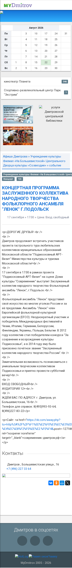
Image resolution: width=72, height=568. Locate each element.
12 (36, 45)
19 (46, 45)
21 (46, 56)
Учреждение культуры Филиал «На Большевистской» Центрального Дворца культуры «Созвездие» (34, 161)
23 (46, 68)
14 (36, 56)
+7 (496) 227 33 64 (18, 469)
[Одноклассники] (56, 483)
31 (66, 33)
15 (36, 62)
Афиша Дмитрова (15, 156)
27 (56, 51)
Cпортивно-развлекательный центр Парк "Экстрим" (35, 92)
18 (46, 39)
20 (46, 51)
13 (36, 51)
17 (46, 33)
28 (56, 56)
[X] (67, 483)
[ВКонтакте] (50, 483)
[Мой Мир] (62, 483)
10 (36, 33)
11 (36, 39)
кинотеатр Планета (35, 81)
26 (56, 45)
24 (56, 33)
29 (56, 62)
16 (36, 68)
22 (46, 62)
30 (56, 68)
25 (56, 39)
